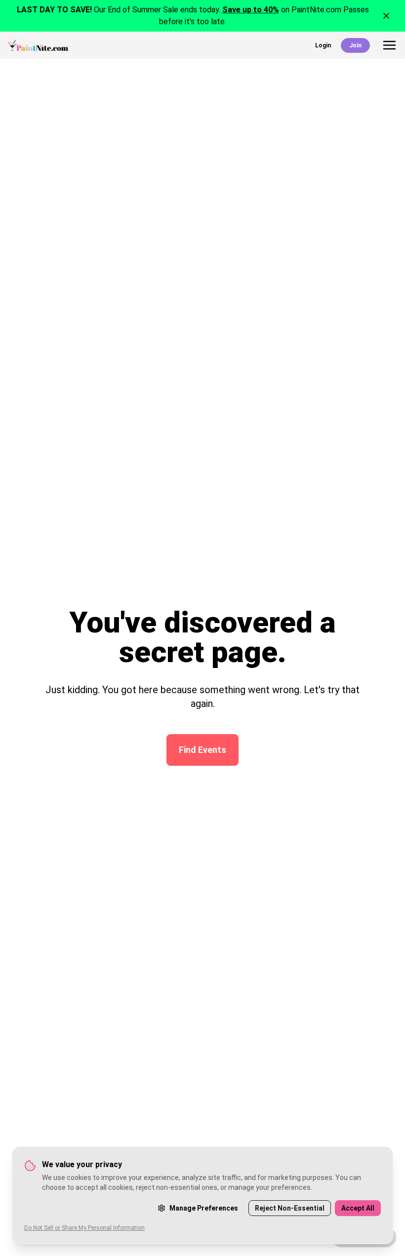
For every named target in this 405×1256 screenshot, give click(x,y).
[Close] (386, 16)
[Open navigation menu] (389, 45)
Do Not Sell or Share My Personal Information (84, 1227)
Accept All (357, 1208)
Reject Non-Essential (289, 1208)
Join (355, 45)
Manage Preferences (203, 1208)
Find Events (202, 750)
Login (323, 45)
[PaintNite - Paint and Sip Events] (38, 45)
